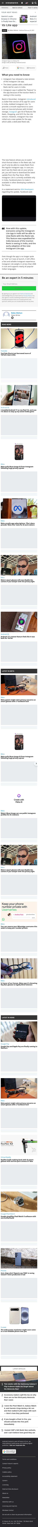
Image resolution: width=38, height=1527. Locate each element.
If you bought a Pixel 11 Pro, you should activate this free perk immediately (17, 1421)
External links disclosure (10, 1489)
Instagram (13, 111)
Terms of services (25, 294)
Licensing (5, 1485)
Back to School (17, 8)
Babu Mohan (14, 30)
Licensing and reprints (9, 1506)
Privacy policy (6, 1468)
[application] (19, 207)
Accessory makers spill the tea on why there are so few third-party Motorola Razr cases (20, 1397)
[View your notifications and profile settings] (22, 3)
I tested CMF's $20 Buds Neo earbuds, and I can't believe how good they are (20, 1431)
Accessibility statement (9, 1476)
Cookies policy (6, 1472)
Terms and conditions (9, 1459)
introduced (31, 99)
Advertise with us (8, 1502)
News (4, 30)
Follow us (21, 68)
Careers (4, 1480)
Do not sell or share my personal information (17, 1514)
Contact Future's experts (10, 1463)
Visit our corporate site (17, 1445)
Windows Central (7, 1510)
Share (6, 68)
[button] (35, 3)
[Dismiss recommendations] (35, 12)
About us (5, 1493)
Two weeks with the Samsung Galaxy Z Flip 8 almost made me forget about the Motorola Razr (20, 1386)
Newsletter (32, 68)
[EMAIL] (13, 317)
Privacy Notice (27, 295)
